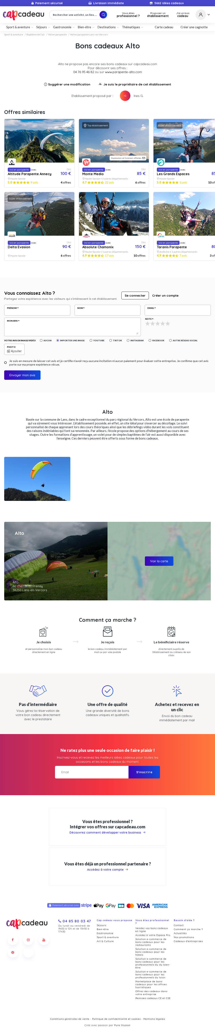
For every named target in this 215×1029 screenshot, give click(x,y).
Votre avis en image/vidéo (20, 340)
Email (150, 308)
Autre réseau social (185, 340)
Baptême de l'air (35, 34)
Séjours (101, 925)
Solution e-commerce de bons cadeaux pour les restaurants (150, 942)
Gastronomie (105, 933)
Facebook (158, 340)
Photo (11, 347)
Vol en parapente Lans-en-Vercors (89, 34)
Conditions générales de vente (69, 1018)
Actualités (180, 933)
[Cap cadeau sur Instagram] (28, 940)
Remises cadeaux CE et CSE (152, 998)
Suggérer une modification (69, 84)
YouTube (98, 340)
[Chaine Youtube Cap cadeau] (44, 940)
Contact (179, 925)
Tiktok (117, 340)
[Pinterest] (13, 952)
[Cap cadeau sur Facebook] (13, 940)
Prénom (12, 308)
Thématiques (131, 27)
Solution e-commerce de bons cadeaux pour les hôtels (150, 952)
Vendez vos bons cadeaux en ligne (151, 930)
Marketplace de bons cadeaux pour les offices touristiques (151, 984)
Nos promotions (184, 937)
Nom (80, 308)
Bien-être (103, 929)
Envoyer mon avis (22, 375)
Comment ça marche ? (188, 929)
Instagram (137, 340)
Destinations (106, 27)
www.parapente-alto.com (123, 72)
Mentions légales (154, 1018)
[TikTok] (28, 952)
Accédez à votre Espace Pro (152, 935)
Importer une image (72, 340)
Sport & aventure (13, 34)
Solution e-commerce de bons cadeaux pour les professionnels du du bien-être (152, 963)
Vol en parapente (57, 34)
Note (148, 319)
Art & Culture (105, 941)
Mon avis (12, 320)
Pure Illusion (122, 1025)
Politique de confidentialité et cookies (116, 1018)
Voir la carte (159, 561)
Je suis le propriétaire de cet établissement (137, 84)
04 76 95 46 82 (83, 72)
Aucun (47, 340)
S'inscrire (144, 772)
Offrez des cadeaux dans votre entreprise (151, 993)
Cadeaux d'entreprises (188, 941)
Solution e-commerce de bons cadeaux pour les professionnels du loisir (150, 974)
